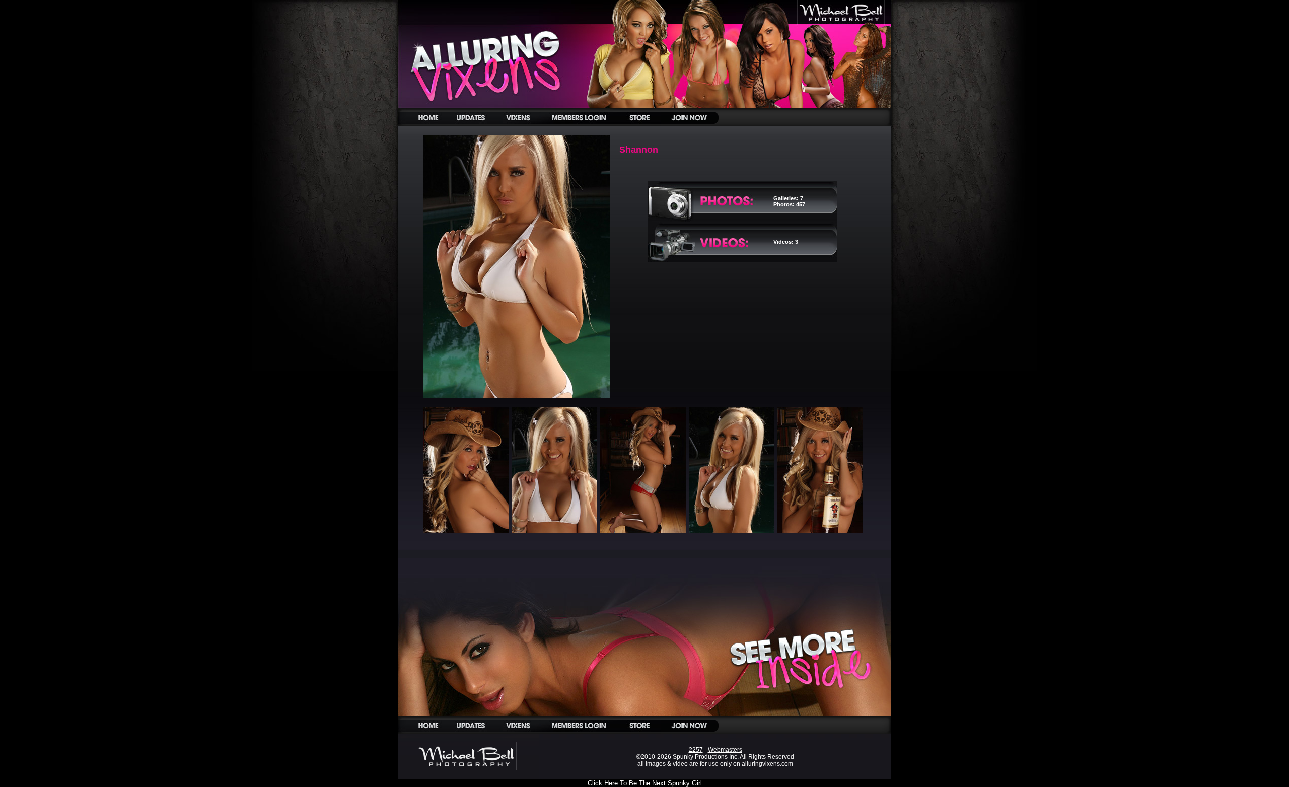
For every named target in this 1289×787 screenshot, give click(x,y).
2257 (696, 749)
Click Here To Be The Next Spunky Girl (645, 783)
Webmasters (725, 749)
